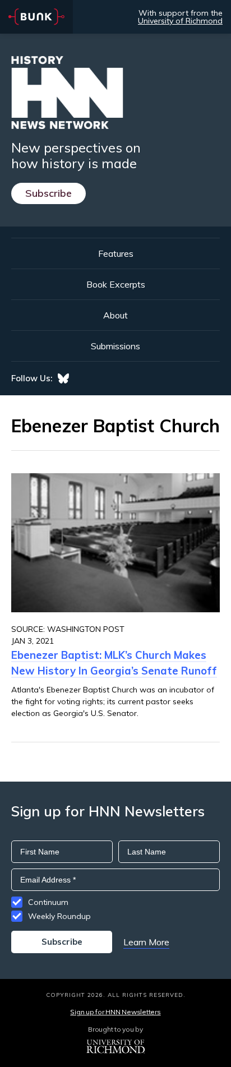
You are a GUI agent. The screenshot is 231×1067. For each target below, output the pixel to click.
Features (115, 253)
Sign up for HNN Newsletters (115, 1012)
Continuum (48, 902)
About (115, 315)
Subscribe (48, 193)
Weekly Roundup (59, 916)
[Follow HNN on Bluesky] (63, 378)
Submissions (115, 346)
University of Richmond (180, 21)
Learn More (146, 942)
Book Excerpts (115, 284)
